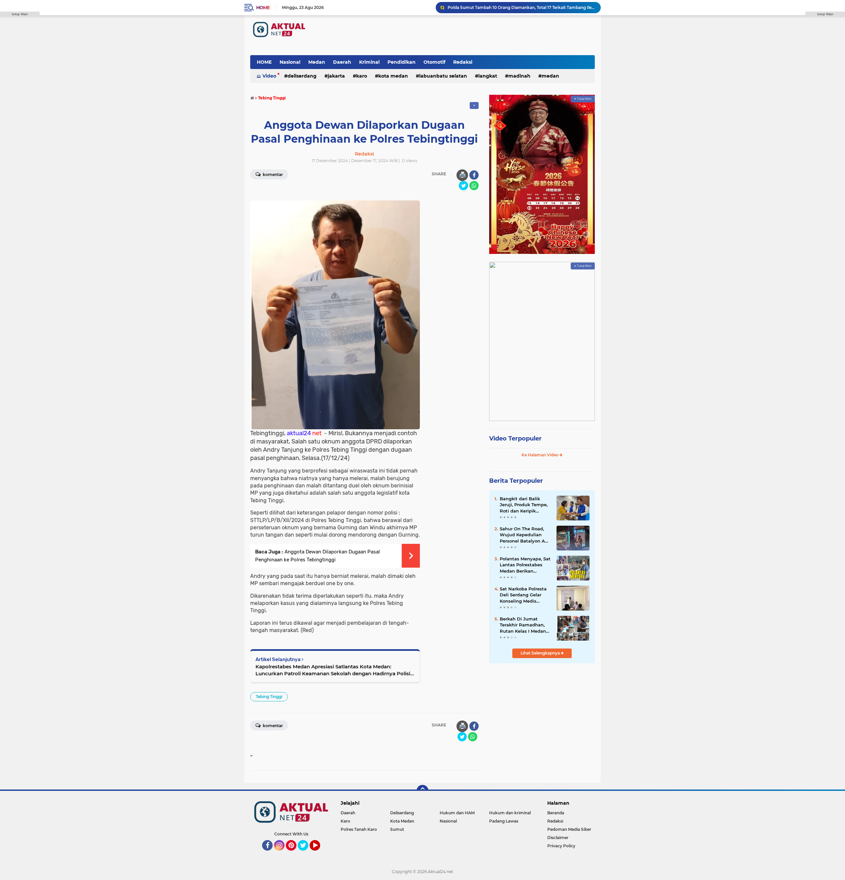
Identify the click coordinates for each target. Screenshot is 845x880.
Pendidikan (402, 62)
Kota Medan (393, 76)
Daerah (342, 62)
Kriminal (369, 62)
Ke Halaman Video (540, 454)
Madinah (519, 76)
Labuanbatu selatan (443, 76)
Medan (316, 62)
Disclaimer (557, 837)
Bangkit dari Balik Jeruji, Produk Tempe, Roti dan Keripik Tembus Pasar (524, 505)
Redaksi (462, 62)
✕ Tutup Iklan (583, 98)
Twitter (306, 854)
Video (269, 76)
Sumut (397, 829)
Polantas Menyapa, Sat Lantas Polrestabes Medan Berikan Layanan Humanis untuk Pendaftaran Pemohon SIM (525, 565)
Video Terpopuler (515, 438)
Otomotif (434, 62)
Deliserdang (302, 76)
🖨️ (462, 175)
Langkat (487, 76)
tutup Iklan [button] (20, 14)
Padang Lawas (503, 821)
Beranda (555, 812)
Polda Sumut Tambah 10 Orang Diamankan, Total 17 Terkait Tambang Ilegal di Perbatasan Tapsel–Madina (521, 7)
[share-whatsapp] (474, 185)
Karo (361, 76)
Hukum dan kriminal (510, 812)
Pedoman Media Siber (569, 829)
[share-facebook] (474, 175)
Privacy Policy (561, 845)
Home (263, 8)
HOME (264, 62)
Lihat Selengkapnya (541, 653)
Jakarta (336, 76)
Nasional (290, 62)
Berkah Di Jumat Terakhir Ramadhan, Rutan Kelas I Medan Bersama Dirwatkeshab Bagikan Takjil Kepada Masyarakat (525, 625)
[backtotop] (422, 791)
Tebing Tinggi (269, 696)
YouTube (319, 854)
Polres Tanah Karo (359, 829)
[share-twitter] (463, 185)
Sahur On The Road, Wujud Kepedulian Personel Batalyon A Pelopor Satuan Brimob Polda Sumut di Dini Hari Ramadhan (525, 535)
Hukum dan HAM (457, 812)
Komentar (272, 174)
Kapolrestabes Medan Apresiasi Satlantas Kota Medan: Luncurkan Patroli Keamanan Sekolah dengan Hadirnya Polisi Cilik (332, 670)
